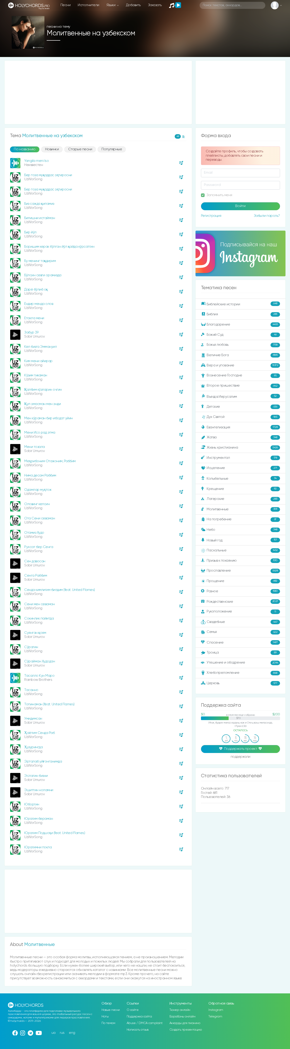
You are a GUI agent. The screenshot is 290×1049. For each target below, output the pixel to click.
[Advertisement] (98, 92)
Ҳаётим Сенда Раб (39, 733)
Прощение (242, 581)
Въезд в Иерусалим (242, 396)
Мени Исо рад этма (39, 432)
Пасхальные (242, 550)
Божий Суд (242, 334)
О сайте (133, 1010)
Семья (242, 632)
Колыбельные (242, 478)
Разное (242, 591)
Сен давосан (34, 561)
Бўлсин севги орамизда (42, 275)
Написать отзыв (138, 1029)
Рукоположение (241, 611)
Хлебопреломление (242, 672)
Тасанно (31, 690)
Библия (242, 314)
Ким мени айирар (38, 361)
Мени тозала (34, 447)
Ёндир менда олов (38, 304)
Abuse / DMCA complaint (145, 1023)
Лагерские (242, 499)
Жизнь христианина (242, 447)
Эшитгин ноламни (38, 790)
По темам (108, 1023)
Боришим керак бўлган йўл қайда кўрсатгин (59, 246)
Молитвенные (242, 509)
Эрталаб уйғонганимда (43, 761)
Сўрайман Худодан (39, 661)
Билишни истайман (39, 218)
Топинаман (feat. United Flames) (49, 704)
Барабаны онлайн (182, 1016)
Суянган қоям (35, 632)
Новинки (52, 149)
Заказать (155, 5)
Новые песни (111, 1010)
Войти (240, 206)
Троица (241, 652)
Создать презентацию (185, 1029)
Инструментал (242, 457)
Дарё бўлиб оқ (36, 289)
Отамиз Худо (34, 532)
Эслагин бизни (36, 775)
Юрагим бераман (38, 818)
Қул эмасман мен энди (42, 404)
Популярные (112, 149)
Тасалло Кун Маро (39, 675)
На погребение (241, 519)
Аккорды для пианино (184, 1023)
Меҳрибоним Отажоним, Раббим (50, 461)
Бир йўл (30, 232)
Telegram (215, 1016)
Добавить (133, 5)
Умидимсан (33, 718)
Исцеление (242, 468)
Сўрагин (31, 647)
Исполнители (88, 5)
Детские (242, 406)
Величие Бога (242, 355)
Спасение (242, 642)
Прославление (242, 570)
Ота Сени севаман (39, 518)
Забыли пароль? (267, 215)
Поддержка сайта (139, 1016)
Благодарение (242, 324)
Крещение (242, 488)
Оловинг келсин (37, 504)
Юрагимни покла (38, 847)
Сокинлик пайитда (39, 618)
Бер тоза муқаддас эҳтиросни (48, 175)
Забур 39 (31, 332)
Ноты (105, 1016)
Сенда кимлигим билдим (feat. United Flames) (59, 590)
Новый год (242, 540)
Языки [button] (111, 5)
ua (53, 1032)
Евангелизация (242, 427)
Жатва (242, 437)
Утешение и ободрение (242, 662)
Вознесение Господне (241, 375)
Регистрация (211, 215)
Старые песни (80, 149)
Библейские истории (242, 304)
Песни (65, 5)
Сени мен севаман (39, 604)
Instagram (215, 1010)
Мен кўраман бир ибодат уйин (48, 418)
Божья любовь (242, 344)
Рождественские (242, 601)
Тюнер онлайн (179, 1010)
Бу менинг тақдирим (40, 261)
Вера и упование (242, 365)
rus (62, 1032)
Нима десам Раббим (40, 475)
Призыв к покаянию (242, 560)
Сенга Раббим (35, 575)
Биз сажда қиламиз (39, 203)
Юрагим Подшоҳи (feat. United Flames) (54, 833)
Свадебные (242, 622)
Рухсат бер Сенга (38, 547)
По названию (25, 149)
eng (72, 1032)
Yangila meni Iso (36, 161)
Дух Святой (242, 417)
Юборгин (31, 804)
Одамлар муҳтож (37, 489)
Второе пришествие (242, 385)
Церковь (242, 683)
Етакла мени (34, 318)
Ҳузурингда (33, 747)
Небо (242, 529)
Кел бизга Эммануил (40, 346)
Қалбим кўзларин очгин (43, 389)
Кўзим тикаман (35, 375)
